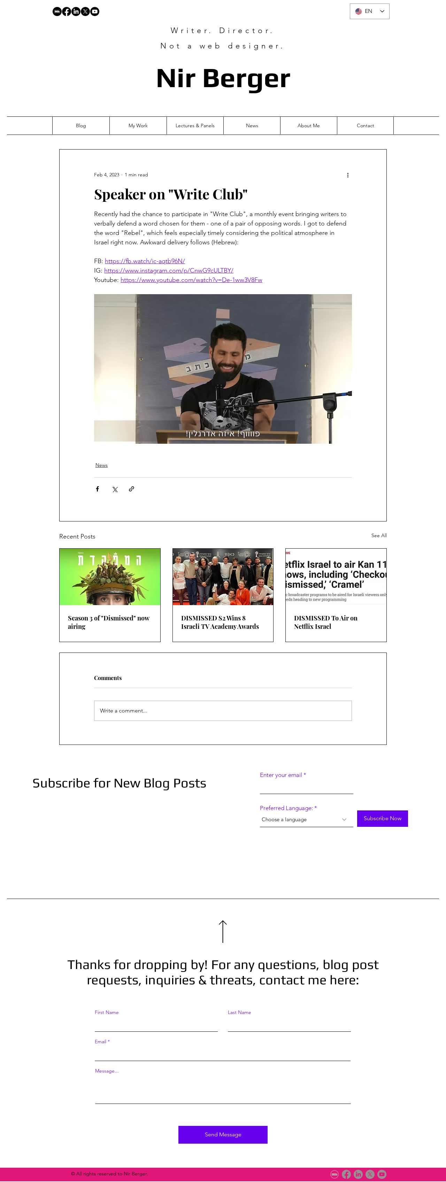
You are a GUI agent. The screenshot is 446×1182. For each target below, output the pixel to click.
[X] (85, 11)
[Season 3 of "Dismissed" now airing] (110, 577)
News (101, 465)
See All (379, 535)
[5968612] (57, 11)
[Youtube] (94, 11)
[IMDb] (334, 1174)
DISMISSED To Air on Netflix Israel (325, 622)
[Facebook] (66, 11)
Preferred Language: (286, 808)
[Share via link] (131, 489)
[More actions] (348, 174)
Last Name (239, 1012)
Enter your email (281, 775)
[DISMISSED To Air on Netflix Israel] (336, 577)
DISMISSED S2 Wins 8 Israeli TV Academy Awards (220, 622)
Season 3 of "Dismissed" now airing (108, 622)
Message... (107, 1070)
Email (100, 1041)
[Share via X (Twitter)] (114, 489)
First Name (107, 1012)
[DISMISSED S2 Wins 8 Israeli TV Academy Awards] (223, 577)
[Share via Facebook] (97, 489)
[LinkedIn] (75, 11)
